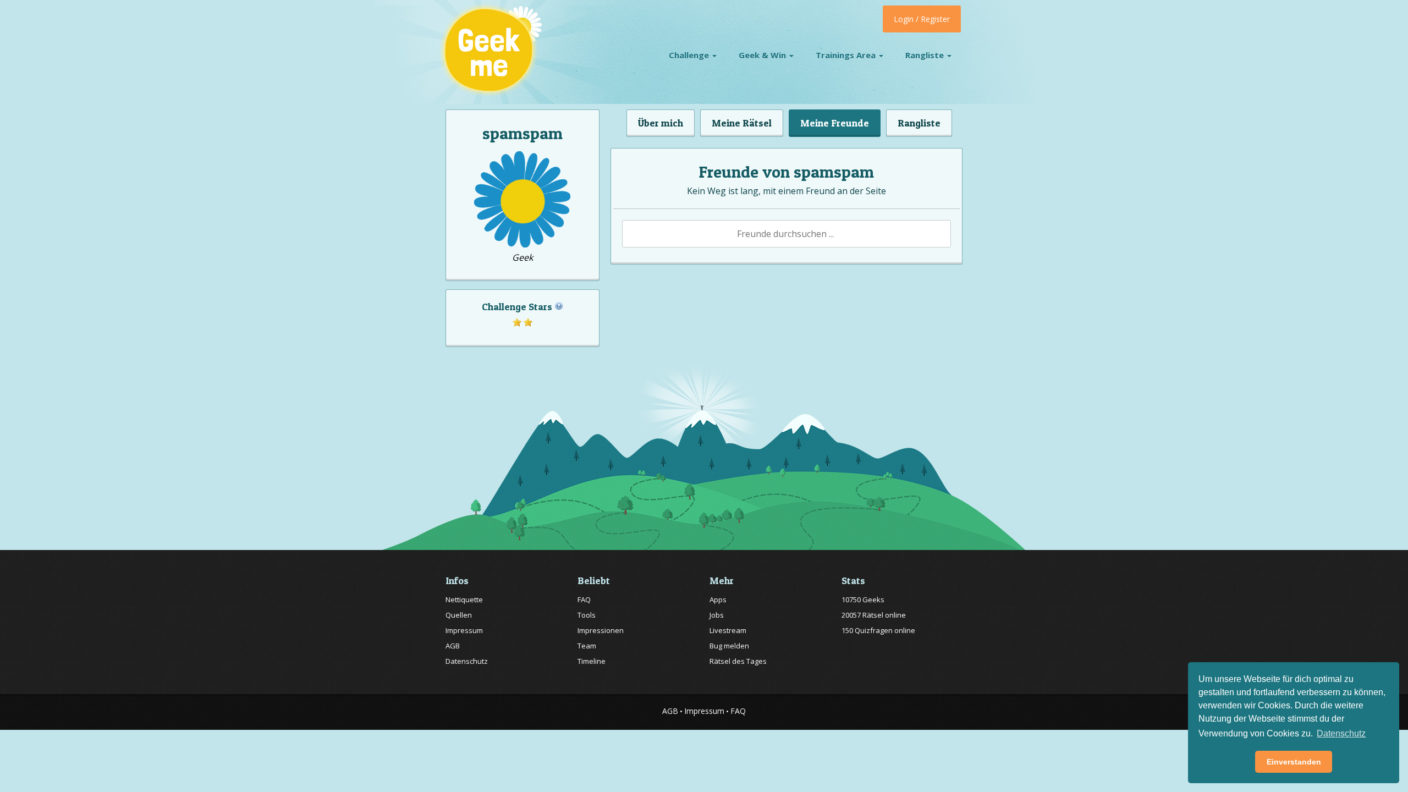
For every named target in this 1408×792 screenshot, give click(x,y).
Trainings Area (847, 55)
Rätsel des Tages (738, 661)
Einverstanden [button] (1294, 761)
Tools (587, 615)
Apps (718, 599)
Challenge (690, 55)
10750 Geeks (863, 599)
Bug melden (729, 646)
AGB (453, 646)
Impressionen (601, 630)
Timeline (592, 661)
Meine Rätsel (742, 123)
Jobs (717, 615)
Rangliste (925, 55)
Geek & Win (763, 55)
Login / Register (922, 19)
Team (587, 646)
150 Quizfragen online (878, 630)
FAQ (584, 599)
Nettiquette (464, 599)
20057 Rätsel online (874, 615)
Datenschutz (467, 661)
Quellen (459, 615)
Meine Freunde (834, 123)
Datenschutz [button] (1341, 733)
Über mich (660, 123)
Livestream (728, 630)
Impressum (464, 630)
